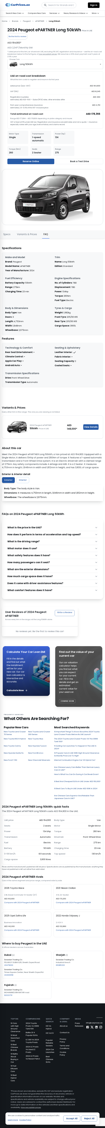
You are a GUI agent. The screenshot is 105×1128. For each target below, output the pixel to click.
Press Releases (79, 1024)
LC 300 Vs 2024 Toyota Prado (32, 1041)
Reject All (89, 1118)
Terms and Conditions (64, 1047)
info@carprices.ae (94, 1023)
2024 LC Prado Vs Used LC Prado (32, 1049)
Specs (6, 234)
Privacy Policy (63, 1040)
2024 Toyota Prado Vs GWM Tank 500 (32, 1026)
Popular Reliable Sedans (49, 1043)
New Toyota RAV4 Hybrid (15, 738)
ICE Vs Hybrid (49, 1027)
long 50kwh (54, 21)
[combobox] (55, 64)
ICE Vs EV (50, 1033)
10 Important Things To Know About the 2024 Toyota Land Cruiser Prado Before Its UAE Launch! (77, 733)
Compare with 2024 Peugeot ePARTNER (21, 902)
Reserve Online (31, 161)
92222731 (8, 995)
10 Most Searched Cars (15, 1038)
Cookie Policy (63, 1053)
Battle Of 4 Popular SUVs (32, 1034)
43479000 (8, 965)
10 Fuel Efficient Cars (14, 1069)
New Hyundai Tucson (37, 746)
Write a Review (64, 612)
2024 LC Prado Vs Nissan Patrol (33, 1057)
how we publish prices (48, 54)
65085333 (60, 965)
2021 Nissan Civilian (66, 888)
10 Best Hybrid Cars (14, 1078)
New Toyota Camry (12, 746)
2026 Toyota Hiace (14, 888)
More (94, 13)
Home (4, 21)
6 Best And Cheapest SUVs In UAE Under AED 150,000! (77, 781)
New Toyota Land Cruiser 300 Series (39, 733)
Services (53, 13)
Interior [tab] (23, 480)
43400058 (8, 975)
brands (15, 21)
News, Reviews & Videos (74, 13)
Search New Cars (13, 13)
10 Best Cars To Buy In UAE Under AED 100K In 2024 (75, 788)
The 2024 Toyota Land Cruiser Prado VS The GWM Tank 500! (76, 740)
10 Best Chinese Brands (14, 1047)
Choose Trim (14, 59)
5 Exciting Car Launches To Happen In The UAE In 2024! (75, 747)
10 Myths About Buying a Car (14, 1058)
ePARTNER (39, 21)
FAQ (45, 234)
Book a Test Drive (79, 161)
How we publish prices (31, 1107)
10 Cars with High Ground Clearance (15, 1027)
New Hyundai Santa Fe (14, 753)
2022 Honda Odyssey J (68, 915)
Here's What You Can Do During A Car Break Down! (76, 774)
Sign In (93, 5)
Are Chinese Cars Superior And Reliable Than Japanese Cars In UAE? (74, 797)
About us (64, 1026)
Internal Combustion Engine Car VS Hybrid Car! (74, 760)
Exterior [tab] (8, 480)
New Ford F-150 (10, 760)
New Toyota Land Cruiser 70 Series (15, 733)
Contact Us (64, 1032)
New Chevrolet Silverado (39, 760)
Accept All (71, 1118)
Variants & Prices (27, 234)
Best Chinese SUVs (49, 1059)
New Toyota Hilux (35, 738)
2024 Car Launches (50, 1051)
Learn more (13, 1120)
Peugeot (27, 21)
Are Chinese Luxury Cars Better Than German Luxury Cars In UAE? (77, 768)
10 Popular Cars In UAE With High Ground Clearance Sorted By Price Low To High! (76, 754)
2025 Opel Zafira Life (15, 915)
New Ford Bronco (35, 753)
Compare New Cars (37, 13)
